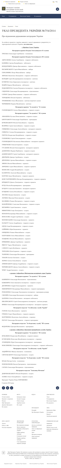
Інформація (49, 423)
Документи (10, 26)
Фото (18, 394)
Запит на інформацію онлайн (37, 429)
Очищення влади (52, 421)
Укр (53, 1)
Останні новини (6, 397)
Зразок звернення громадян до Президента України (23, 428)
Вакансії (49, 414)
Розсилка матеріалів (7, 427)
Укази (3, 16)
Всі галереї (19, 405)
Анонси (4, 423)
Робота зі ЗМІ (5, 425)
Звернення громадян (20, 421)
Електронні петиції (21, 436)
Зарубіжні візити (21, 403)
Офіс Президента (6, 403)
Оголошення (50, 412)
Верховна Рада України (21, 463)
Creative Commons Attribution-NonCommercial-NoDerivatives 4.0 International (32, 452)
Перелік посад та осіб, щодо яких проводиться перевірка (52, 429)
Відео (34, 394)
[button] (7, 387)
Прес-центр (6, 421)
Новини (4, 394)
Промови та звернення (7, 399)
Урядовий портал (8, 463)
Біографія (34, 410)
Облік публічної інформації (35, 437)
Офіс (48, 408)
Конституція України (25, 16)
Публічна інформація (36, 421)
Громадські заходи (21, 397)
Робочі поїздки (20, 401)
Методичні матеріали (37, 434)
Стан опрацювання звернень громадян (21, 442)
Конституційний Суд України (37, 463)
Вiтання (4, 401)
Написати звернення (10, 1)
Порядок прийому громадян (21, 438)
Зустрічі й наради (21, 399)
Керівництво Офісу (51, 410)
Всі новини (4, 407)
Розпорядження (12, 16)
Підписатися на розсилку (14, 3)
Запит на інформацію (30, 3)
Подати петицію (24, 1)
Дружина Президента (7, 405)
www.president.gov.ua (36, 455)
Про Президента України (38, 412)
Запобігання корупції (52, 416)
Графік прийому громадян (21, 433)
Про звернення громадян (23, 425)
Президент (35, 408)
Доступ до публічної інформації (37, 425)
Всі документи (37, 16)
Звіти (33, 432)
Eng (56, 1)
